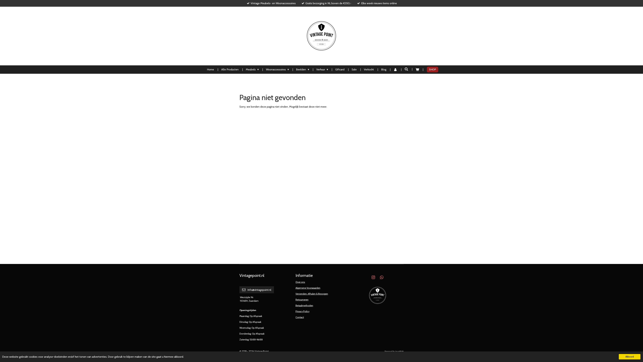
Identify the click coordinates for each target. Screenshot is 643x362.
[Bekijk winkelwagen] (417, 69)
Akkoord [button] (629, 356)
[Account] (395, 69)
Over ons (300, 282)
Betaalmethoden (304, 305)
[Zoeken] (406, 69)
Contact (300, 317)
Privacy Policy (302, 311)
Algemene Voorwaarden (308, 287)
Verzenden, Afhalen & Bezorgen (312, 293)
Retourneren (302, 299)
